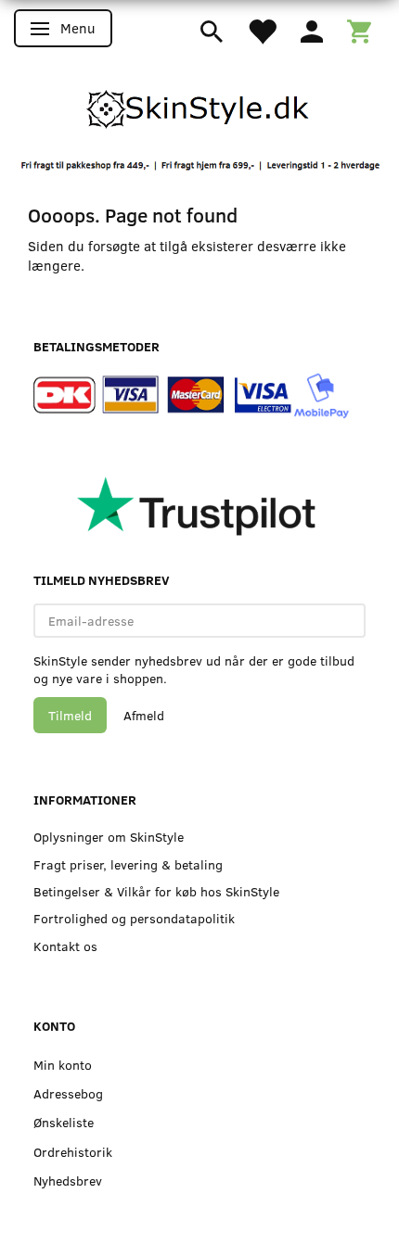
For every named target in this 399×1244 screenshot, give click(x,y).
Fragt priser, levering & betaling (128, 864)
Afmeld (143, 715)
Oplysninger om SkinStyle (108, 836)
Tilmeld (70, 715)
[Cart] (359, 29)
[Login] (312, 29)
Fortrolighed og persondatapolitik (134, 918)
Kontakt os (65, 946)
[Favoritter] (261, 29)
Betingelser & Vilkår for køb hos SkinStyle (156, 891)
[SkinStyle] (199, 106)
